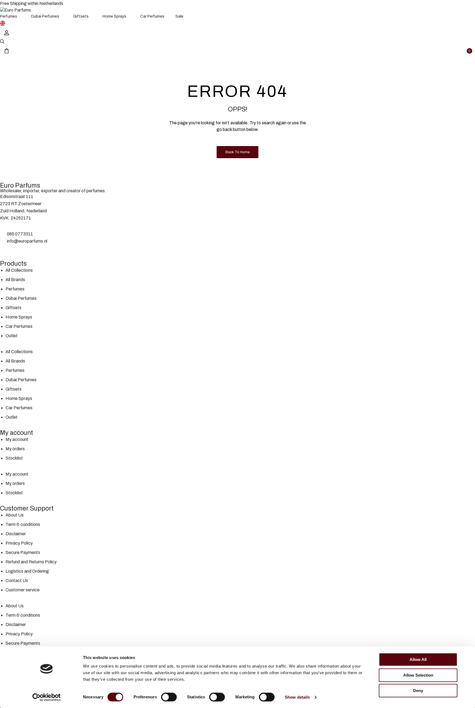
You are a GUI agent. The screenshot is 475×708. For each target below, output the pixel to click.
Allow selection (418, 675)
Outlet (11, 335)
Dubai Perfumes (21, 298)
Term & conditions (22, 524)
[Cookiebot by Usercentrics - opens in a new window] (47, 697)
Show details (297, 697)
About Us (14, 515)
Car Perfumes (18, 326)
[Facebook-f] (7, 252)
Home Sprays (18, 317)
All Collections (19, 270)
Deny (418, 690)
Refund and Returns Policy (31, 561)
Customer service (22, 590)
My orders (15, 448)
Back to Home (237, 152)
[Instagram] (21, 252)
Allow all (418, 659)
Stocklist (14, 458)
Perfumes (14, 289)
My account (16, 439)
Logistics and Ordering (27, 571)
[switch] (169, 697)
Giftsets (13, 307)
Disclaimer (15, 533)
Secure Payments (22, 552)
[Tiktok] (36, 252)
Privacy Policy (19, 543)
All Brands (15, 279)
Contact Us (16, 580)
